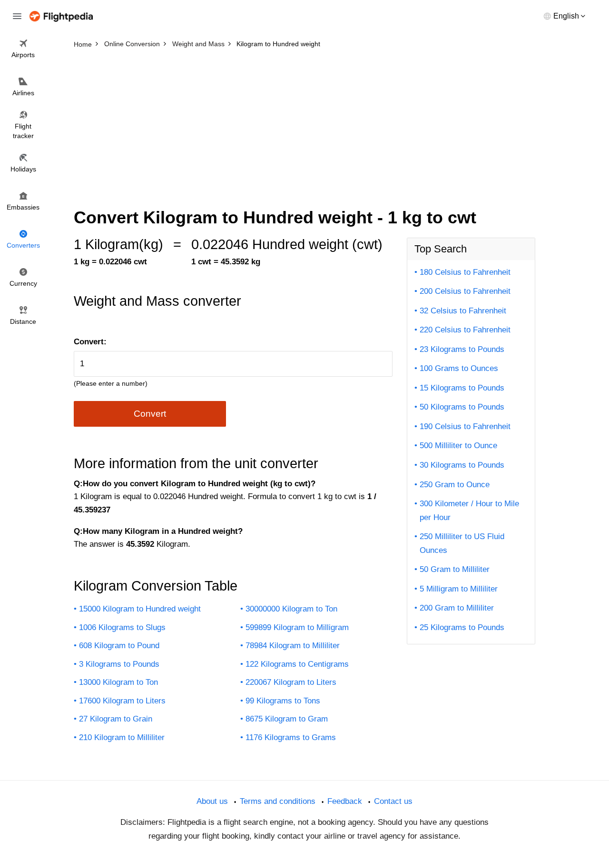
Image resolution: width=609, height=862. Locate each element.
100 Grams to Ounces (459, 368)
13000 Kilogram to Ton (118, 682)
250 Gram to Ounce (455, 484)
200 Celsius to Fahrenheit (465, 291)
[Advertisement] (304, 123)
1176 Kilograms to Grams (291, 737)
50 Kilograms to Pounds (462, 406)
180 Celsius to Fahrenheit (465, 272)
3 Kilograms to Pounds (119, 664)
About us (212, 801)
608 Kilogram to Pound (119, 645)
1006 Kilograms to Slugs (122, 627)
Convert (150, 414)
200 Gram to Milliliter (457, 607)
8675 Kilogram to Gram (287, 718)
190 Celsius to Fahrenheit (465, 426)
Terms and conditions (277, 801)
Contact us (393, 801)
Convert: (90, 341)
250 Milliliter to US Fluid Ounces (462, 543)
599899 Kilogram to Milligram (297, 627)
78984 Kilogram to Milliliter (293, 645)
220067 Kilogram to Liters (291, 682)
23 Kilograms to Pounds (462, 349)
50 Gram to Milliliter (455, 569)
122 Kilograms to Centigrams (297, 664)
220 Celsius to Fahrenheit (465, 329)
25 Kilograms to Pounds (462, 627)
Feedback (344, 801)
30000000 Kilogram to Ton (291, 608)
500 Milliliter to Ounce (458, 445)
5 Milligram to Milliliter (459, 588)
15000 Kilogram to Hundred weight (140, 608)
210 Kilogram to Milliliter (122, 737)
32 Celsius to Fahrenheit (463, 310)
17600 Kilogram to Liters (122, 700)
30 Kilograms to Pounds (462, 465)
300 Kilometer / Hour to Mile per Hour (469, 510)
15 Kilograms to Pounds (462, 387)
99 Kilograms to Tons (283, 700)
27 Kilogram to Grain (115, 718)
